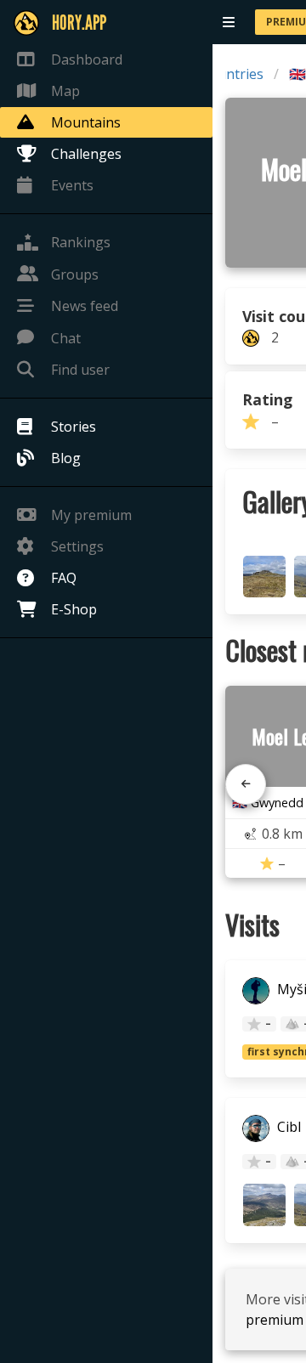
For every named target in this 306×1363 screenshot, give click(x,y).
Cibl (287, 1127)
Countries (232, 74)
